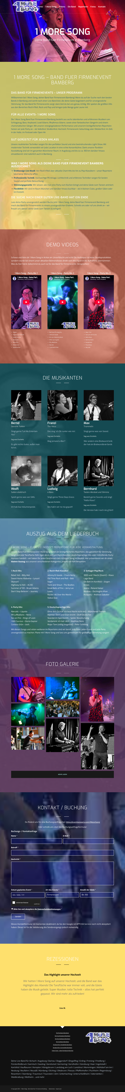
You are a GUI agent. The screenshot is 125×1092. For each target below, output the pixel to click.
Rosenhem (16, 1074)
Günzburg (84, 1064)
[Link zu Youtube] (112, 6)
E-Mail (66, 836)
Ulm (56, 1074)
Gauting (41, 1064)
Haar (93, 1064)
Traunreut (37, 1074)
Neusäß (33, 1070)
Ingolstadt (100, 1064)
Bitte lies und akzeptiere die (38, 909)
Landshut (78, 1067)
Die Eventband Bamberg (62, 1042)
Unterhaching (66, 1074)
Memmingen (90, 1067)
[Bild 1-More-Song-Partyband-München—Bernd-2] (28, 739)
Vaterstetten (96, 1074)
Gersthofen (74, 1064)
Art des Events (52, 890)
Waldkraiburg (17, 1077)
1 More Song (50, 6)
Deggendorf (61, 1061)
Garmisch (32, 1064)
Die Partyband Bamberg (62, 1033)
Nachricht (16, 859)
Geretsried (51, 1064)
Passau (71, 1070)
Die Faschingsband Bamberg (62, 1036)
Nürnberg (43, 1070)
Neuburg (15, 1070)
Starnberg (26, 1074)
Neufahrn (25, 1070)
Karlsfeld (15, 1067)
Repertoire (83, 6)
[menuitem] (40, 6)
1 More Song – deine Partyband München (62, 1050)
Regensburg (105, 1070)
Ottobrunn (62, 1070)
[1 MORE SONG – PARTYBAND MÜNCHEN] (25, 6)
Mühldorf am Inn (104, 1067)
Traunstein (48, 1074)
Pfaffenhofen (82, 1070)
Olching (52, 1070)
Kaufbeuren (26, 1067)
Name (14, 836)
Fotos (93, 6)
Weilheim (29, 1077)
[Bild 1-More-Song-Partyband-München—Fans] (63, 710)
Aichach (32, 1061)
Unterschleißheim (81, 1074)
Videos (62, 6)
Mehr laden (62, 774)
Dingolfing (73, 1061)
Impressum (58, 1089)
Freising (90, 1061)
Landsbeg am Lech (64, 1067)
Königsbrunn (48, 1067)
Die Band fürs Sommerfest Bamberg (62, 1048)
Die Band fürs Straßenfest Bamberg (62, 1045)
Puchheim (94, 1070)
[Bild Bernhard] (63, 736)
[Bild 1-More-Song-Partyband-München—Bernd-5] (63, 689)
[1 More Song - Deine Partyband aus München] (98, 1037)
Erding (82, 1061)
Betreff (14, 847)
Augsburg (42, 1061)
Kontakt (102, 6)
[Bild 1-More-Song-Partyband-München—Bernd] (98, 747)
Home (40, 6)
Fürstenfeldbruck (19, 1064)
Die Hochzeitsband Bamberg (62, 1039)
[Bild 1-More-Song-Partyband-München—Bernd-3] (28, 715)
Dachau (51, 1061)
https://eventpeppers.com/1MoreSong (83, 822)
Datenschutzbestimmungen (49, 909)
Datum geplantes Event (21, 890)
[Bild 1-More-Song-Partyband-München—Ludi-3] (28, 690)
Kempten (37, 1067)
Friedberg (100, 1061)
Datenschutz (52, 1089)
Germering (62, 1064)
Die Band (72, 6)
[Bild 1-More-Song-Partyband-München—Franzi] (98, 700)
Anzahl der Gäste (88, 890)
